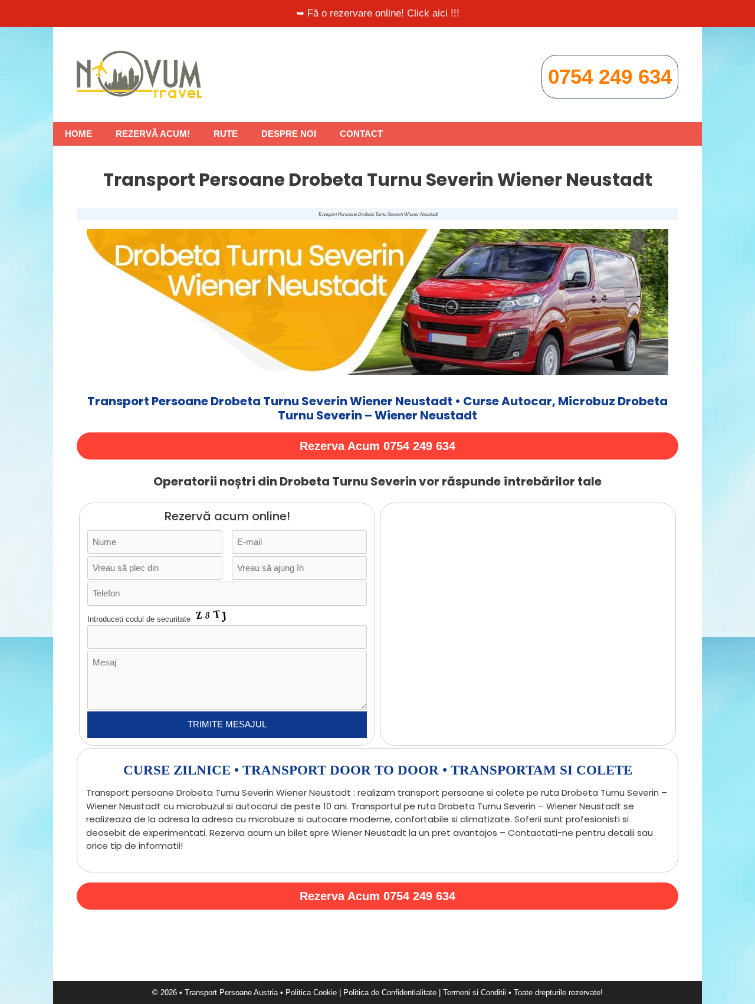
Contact (361, 134)
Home (78, 134)
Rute (226, 134)
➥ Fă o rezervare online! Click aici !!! (377, 13)
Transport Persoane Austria (231, 992)
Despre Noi (288, 134)
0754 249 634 (610, 76)
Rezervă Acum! (153, 134)
